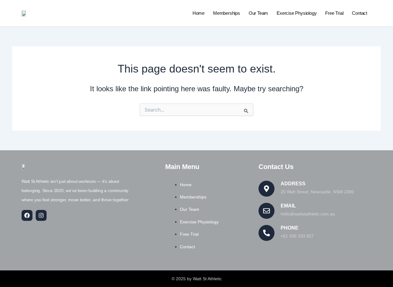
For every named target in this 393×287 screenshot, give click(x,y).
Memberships (226, 13)
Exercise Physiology (297, 13)
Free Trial (334, 13)
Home (198, 13)
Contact (359, 13)
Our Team (258, 13)
